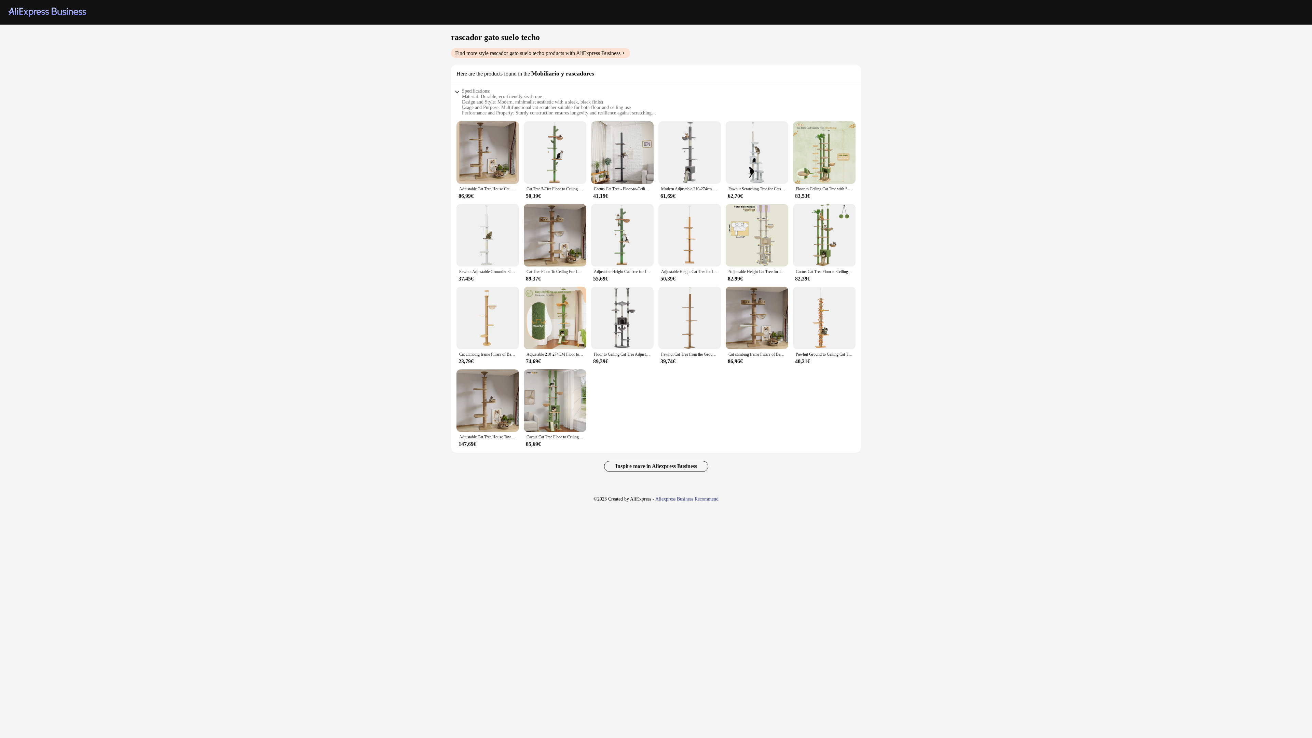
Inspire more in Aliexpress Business (656, 466)
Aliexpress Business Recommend (687, 499)
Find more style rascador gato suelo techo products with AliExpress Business (537, 53)
